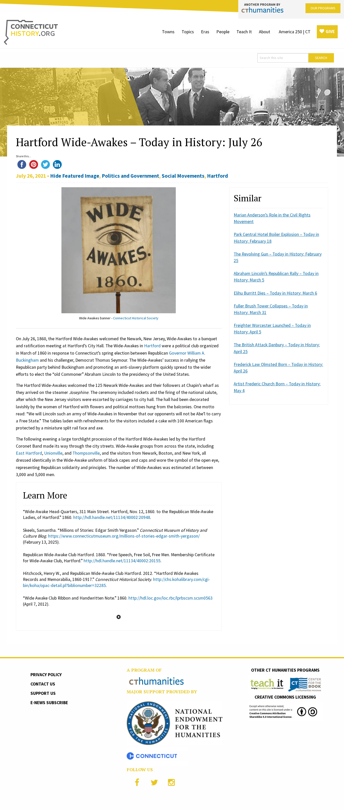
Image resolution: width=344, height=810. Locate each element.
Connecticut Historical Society (135, 318)
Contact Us (42, 684)
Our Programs (323, 8)
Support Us (43, 693)
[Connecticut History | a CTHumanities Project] (31, 32)
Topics (188, 32)
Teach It (244, 32)
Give (330, 31)
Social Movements (183, 175)
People (222, 32)
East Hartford (29, 453)
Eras (205, 32)
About (264, 32)
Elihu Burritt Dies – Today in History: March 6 (275, 293)
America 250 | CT (295, 32)
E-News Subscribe (49, 702)
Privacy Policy (46, 674)
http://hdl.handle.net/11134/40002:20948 (111, 517)
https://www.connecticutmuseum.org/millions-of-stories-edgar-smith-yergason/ (124, 536)
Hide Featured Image (74, 175)
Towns (168, 32)
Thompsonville (86, 453)
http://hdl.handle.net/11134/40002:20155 (122, 561)
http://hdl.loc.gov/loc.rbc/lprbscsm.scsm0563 (170, 598)
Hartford (217, 175)
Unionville (53, 453)
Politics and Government (130, 175)
